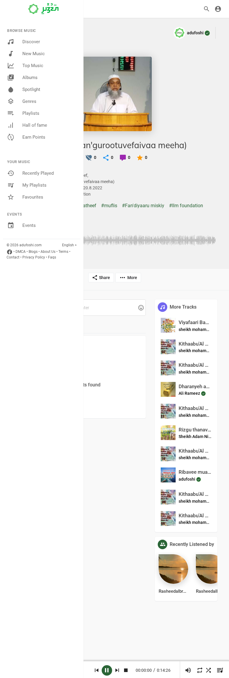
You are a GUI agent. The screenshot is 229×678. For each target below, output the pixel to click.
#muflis (109, 205)
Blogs (33, 252)
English (68, 245)
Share (104, 277)
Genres (29, 101)
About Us (48, 252)
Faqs (52, 257)
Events (29, 225)
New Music (33, 53)
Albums (30, 77)
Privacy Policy (33, 257)
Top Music (32, 65)
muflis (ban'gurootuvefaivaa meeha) (117, 145)
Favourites (32, 197)
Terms (63, 252)
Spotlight (31, 89)
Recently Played (38, 173)
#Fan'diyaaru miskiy (143, 205)
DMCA (21, 252)
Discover (31, 41)
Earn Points (33, 137)
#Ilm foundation (186, 205)
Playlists (30, 113)
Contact (13, 257)
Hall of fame (34, 125)
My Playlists (34, 185)
